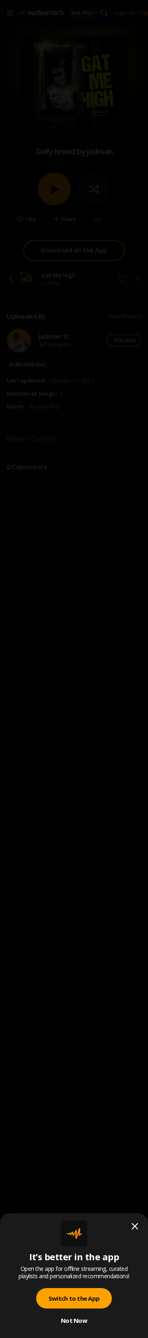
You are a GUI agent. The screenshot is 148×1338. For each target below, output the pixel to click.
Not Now (74, 1320)
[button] (74, 669)
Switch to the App (74, 1298)
